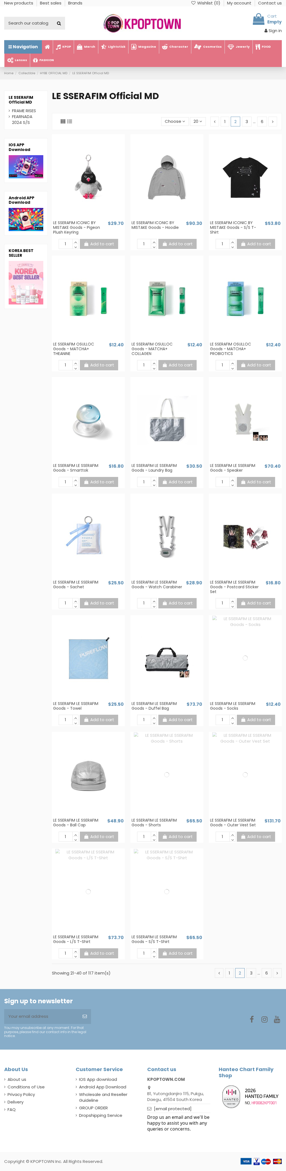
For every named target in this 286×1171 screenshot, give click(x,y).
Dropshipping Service (100, 1115)
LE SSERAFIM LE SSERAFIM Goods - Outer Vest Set (233, 822)
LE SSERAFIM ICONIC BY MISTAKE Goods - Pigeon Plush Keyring (76, 227)
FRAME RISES (24, 111)
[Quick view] (92, 218)
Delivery (15, 1102)
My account (239, 3)
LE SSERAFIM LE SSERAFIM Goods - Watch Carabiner (157, 584)
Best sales (51, 3)
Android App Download (102, 1087)
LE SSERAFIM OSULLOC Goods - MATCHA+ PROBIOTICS (230, 348)
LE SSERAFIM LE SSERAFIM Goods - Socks (232, 706)
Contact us (270, 3)
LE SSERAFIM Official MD (21, 100)
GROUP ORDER (93, 1108)
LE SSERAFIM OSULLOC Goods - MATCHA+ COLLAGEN (152, 348)
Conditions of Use (26, 1087)
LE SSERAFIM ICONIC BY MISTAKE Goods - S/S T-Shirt (233, 227)
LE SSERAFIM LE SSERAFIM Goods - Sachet (75, 584)
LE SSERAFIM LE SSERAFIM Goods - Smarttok (75, 468)
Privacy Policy (21, 1094)
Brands (75, 3)
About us (17, 1079)
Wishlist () (208, 3)
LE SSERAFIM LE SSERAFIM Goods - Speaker (232, 468)
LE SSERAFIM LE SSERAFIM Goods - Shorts (154, 822)
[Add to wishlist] (84, 218)
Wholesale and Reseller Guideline (103, 1097)
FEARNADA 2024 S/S (22, 119)
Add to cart (102, 244)
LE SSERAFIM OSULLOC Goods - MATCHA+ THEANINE (73, 348)
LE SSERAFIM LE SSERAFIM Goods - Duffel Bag (154, 706)
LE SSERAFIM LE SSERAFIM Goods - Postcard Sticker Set (234, 586)
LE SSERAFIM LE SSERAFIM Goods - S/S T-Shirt (154, 939)
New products (19, 3)
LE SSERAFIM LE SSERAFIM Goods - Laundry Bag (154, 468)
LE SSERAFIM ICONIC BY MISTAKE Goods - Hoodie (155, 225)
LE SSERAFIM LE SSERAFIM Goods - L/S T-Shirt (75, 939)
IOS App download (98, 1079)
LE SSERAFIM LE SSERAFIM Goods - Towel (75, 706)
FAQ (12, 1109)
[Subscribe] (84, 1016)
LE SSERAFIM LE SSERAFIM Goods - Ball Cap (75, 822)
